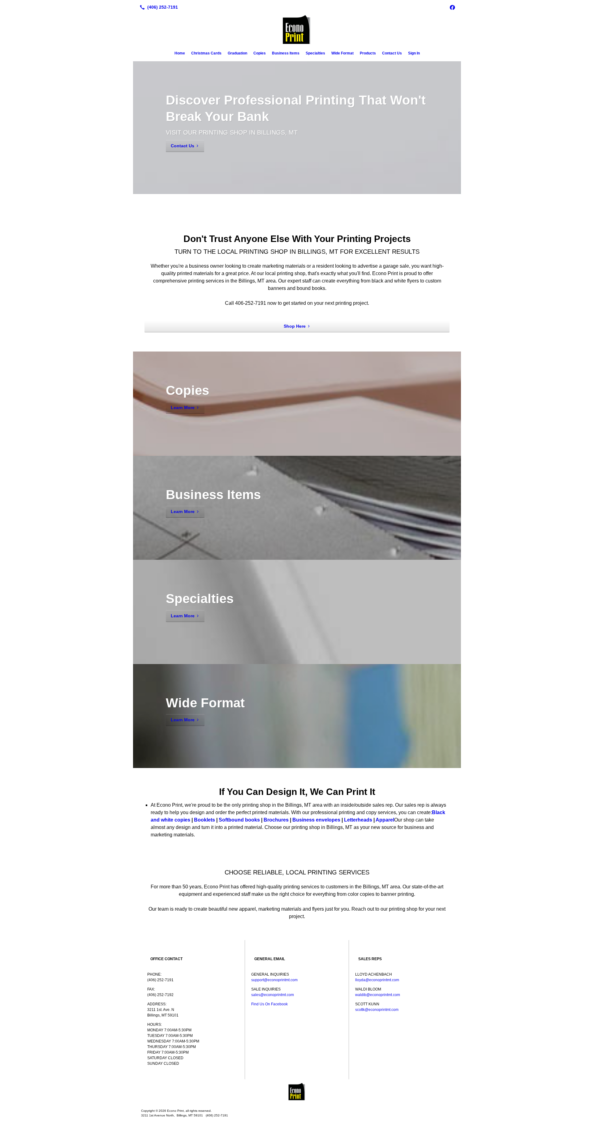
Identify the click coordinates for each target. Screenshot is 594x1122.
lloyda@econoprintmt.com (377, 980)
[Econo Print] (297, 1092)
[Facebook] (452, 7)
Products (368, 53)
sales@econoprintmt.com (272, 995)
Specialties (315, 53)
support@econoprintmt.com (274, 980)
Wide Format (342, 53)
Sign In (414, 53)
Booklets (204, 819)
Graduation (237, 53)
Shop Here (295, 326)
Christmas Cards (206, 53)
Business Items (285, 53)
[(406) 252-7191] (157, 7)
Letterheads (358, 819)
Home (179, 53)
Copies (259, 53)
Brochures (276, 819)
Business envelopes (316, 819)
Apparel (385, 819)
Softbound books (239, 819)
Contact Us (392, 53)
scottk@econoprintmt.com (376, 1010)
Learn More (183, 407)
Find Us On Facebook (269, 1004)
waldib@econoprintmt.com (377, 995)
